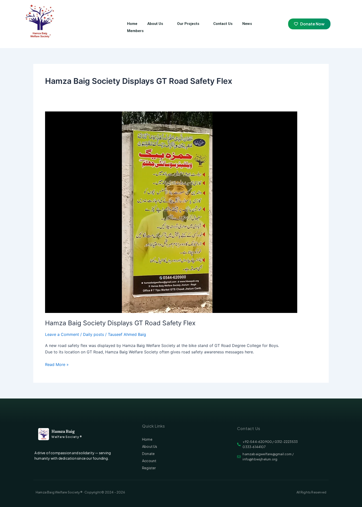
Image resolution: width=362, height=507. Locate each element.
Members (135, 31)
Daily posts (93, 334)
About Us (155, 23)
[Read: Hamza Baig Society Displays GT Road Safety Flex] (171, 211)
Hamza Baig (63, 431)
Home (132, 23)
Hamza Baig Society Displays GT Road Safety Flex (120, 323)
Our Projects (188, 23)
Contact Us (222, 23)
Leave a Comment (62, 334)
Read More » (57, 364)
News (247, 23)
